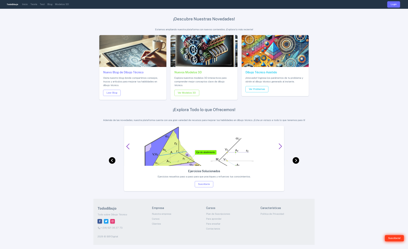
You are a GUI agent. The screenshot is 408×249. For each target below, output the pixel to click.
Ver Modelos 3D (187, 92)
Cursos (156, 218)
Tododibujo (107, 208)
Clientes (156, 223)
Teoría (33, 4)
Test (42, 4)
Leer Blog (111, 92)
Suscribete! (394, 238)
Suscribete (204, 184)
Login (394, 4)
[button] (112, 160)
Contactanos (213, 228)
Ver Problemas (257, 89)
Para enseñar (213, 223)
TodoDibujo (12, 4)
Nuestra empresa (161, 213)
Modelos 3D (62, 4)
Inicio (25, 4)
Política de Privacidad (272, 213)
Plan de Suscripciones (218, 213)
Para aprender (214, 218)
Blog (49, 4)
